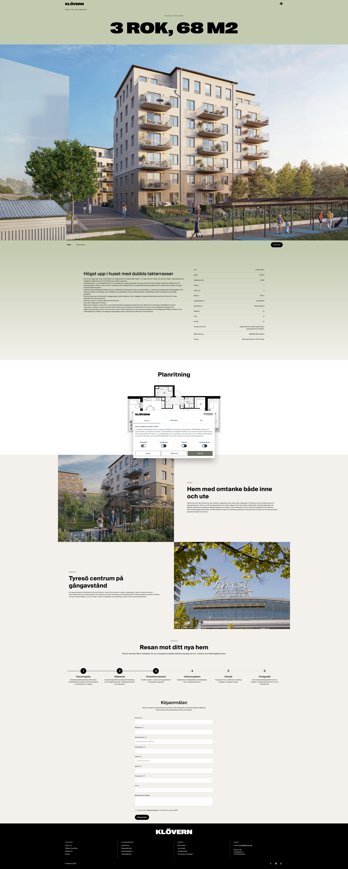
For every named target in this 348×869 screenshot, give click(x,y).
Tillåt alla (200, 453)
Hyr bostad (181, 848)
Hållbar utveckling (71, 848)
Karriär (67, 854)
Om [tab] (201, 420)
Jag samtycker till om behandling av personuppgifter (157, 810)
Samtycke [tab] (147, 420)
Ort (137, 786)
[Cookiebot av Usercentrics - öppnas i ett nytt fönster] (205, 414)
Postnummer (140, 776)
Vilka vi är (68, 845)
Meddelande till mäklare (142, 795)
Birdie (76, 9)
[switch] (163, 445)
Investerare (125, 845)
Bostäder (67, 9)
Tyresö (72, 9)
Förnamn (138, 718)
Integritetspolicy (126, 851)
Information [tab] (174, 420)
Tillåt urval (174, 453)
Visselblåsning (126, 854)
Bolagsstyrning (126, 848)
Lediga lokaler (182, 851)
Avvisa (148, 453)
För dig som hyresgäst (185, 854)
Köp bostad (182, 845)
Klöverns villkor (153, 810)
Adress (138, 766)
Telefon (138, 756)
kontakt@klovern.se (245, 845)
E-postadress (140, 747)
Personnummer (141, 737)
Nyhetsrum (69, 851)
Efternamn (139, 727)
